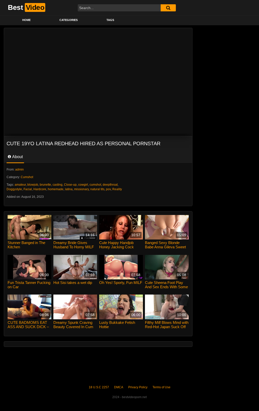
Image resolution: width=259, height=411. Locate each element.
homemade (55, 189)
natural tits (97, 189)
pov (108, 189)
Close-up (70, 184)
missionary (81, 189)
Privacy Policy (137, 387)
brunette (45, 184)
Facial (28, 189)
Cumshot (27, 177)
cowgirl (83, 184)
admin (19, 169)
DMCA (118, 387)
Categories (68, 19)
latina (69, 189)
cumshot (95, 184)
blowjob (32, 184)
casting (57, 184)
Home (26, 19)
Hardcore (39, 189)
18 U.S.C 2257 (99, 387)
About (17, 157)
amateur (20, 184)
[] (168, 7)
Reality (117, 189)
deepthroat (110, 184)
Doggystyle (14, 189)
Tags (110, 19)
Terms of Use (161, 387)
